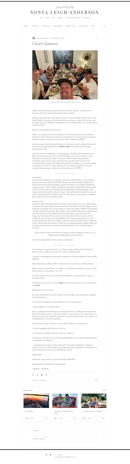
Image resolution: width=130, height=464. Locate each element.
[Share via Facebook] (33, 375)
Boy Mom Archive (71, 26)
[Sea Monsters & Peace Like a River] (65, 401)
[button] (104, 26)
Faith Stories (35, 26)
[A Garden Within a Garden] (93, 401)
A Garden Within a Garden (92, 411)
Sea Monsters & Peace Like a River (64, 412)
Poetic (93, 26)
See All (105, 390)
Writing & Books (57, 26)
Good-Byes (29, 411)
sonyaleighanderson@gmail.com (65, 457)
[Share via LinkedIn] (42, 375)
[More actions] (97, 38)
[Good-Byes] (36, 401)
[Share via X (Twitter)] (37, 375)
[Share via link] (46, 375)
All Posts (25, 26)
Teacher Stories (83, 26)
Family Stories (46, 26)
